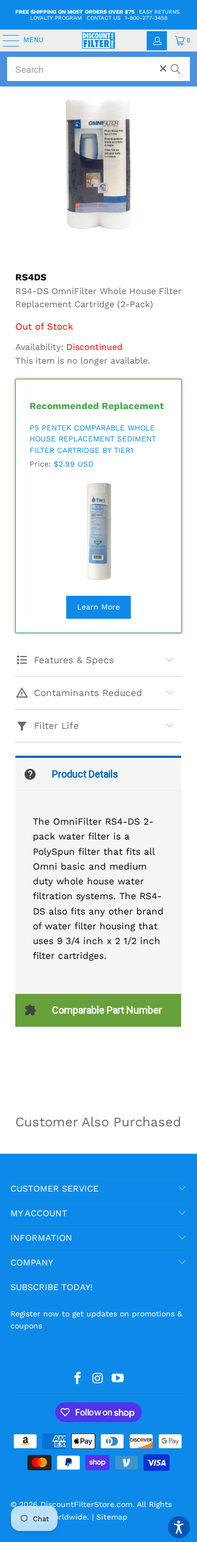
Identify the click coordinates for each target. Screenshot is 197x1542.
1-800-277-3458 (146, 18)
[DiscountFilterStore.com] (98, 40)
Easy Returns (159, 12)
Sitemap (112, 1516)
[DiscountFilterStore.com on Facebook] (77, 1379)
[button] (179, 1527)
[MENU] (5, 40)
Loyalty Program (56, 18)
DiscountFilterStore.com (86, 1504)
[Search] (175, 64)
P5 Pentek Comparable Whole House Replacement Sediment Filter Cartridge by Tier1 (93, 438)
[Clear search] (163, 68)
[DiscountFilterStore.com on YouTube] (118, 1379)
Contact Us (103, 18)
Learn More (98, 606)
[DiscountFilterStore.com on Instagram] (98, 1379)
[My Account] (156, 41)
